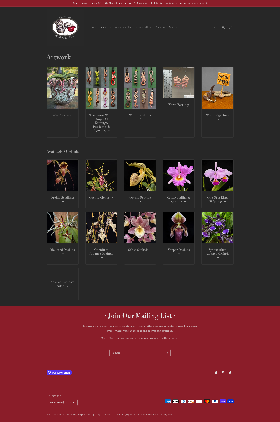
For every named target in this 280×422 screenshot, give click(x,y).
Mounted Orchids (62, 250)
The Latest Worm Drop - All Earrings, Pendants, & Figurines (101, 123)
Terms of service (111, 414)
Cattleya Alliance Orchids (178, 199)
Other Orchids (138, 250)
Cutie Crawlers (60, 115)
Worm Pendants (140, 115)
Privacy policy (94, 414)
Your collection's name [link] (62, 284)
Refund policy (165, 414)
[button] (215, 27)
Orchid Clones (99, 197)
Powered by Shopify (76, 414)
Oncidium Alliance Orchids (101, 252)
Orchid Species (140, 197)
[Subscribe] (166, 353)
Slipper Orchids (179, 250)
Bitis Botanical (60, 414)
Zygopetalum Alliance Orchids (217, 252)
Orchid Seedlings (63, 197)
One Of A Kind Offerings (217, 199)
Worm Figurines (217, 115)
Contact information (147, 414)
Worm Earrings (178, 105)
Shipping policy (128, 414)
